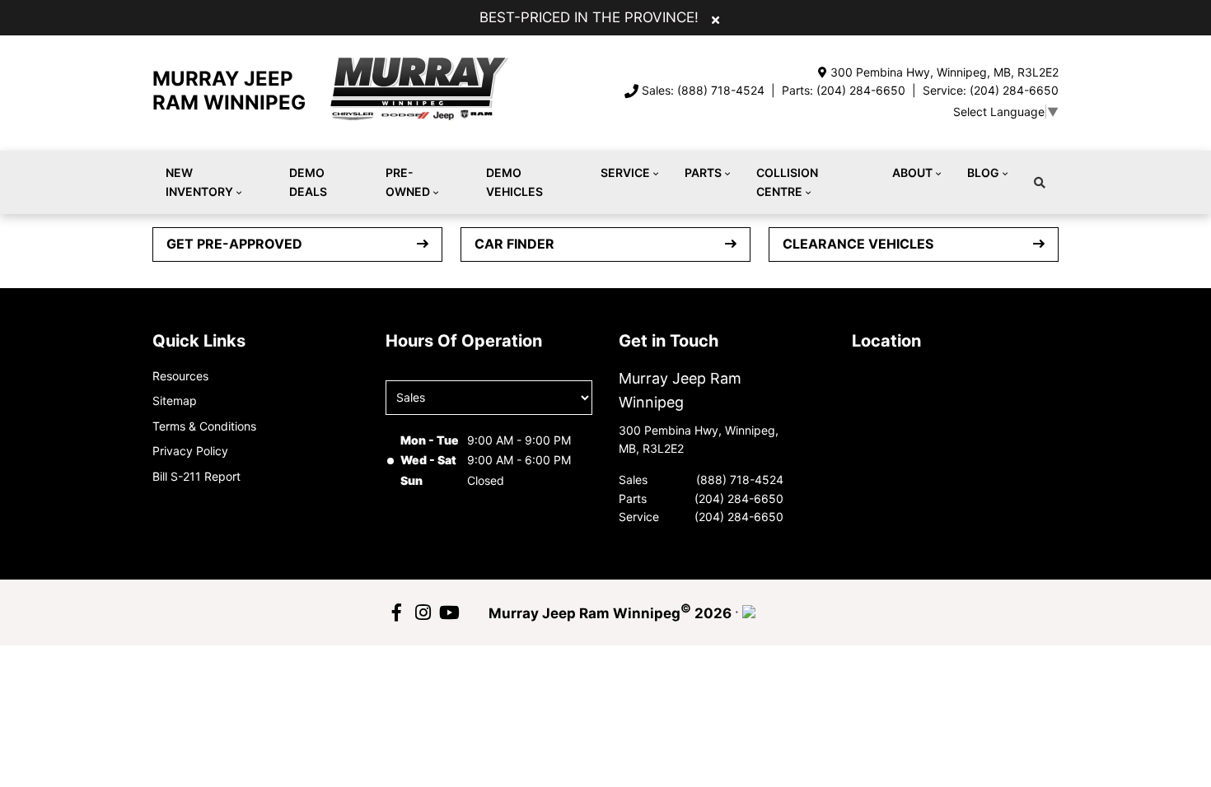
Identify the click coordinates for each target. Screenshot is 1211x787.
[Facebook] (396, 612)
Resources (180, 376)
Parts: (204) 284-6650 (843, 90)
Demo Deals (308, 181)
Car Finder (514, 243)
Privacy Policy (190, 451)
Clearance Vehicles (858, 243)
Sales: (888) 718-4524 (703, 90)
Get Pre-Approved (234, 243)
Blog (983, 172)
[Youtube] (449, 612)
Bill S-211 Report (196, 476)
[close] (715, 19)
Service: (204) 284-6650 (991, 90)
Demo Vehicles (514, 181)
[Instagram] (422, 612)
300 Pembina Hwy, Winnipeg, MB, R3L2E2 (944, 72)
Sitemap (174, 400)
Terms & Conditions (204, 426)
